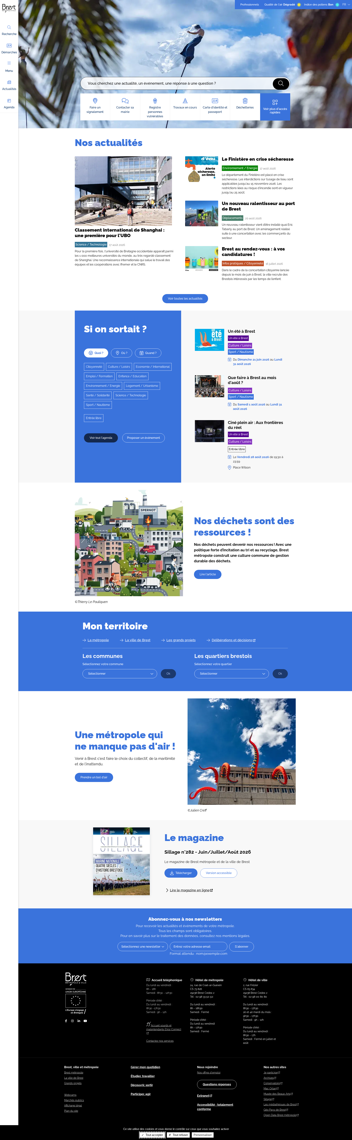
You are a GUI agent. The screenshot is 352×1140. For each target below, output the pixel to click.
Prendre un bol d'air (93, 777)
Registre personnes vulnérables (155, 112)
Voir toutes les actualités (185, 298)
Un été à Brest (241, 331)
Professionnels (249, 4)
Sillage (268, 1099)
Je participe (271, 1072)
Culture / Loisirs (119, 366)
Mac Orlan (270, 1088)
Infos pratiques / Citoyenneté (243, 263)
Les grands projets (181, 640)
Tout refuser (180, 1135)
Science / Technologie (91, 244)
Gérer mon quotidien (145, 1067)
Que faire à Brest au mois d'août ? (252, 380)
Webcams (70, 1094)
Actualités (9, 89)
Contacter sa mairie (125, 110)
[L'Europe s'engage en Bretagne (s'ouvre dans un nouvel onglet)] (75, 1013)
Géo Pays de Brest (275, 1109)
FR (344, 4)
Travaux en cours (185, 107)
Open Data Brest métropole (280, 1115)
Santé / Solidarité (98, 395)
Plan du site (71, 1110)
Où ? (124, 353)
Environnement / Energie (240, 168)
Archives (269, 1077)
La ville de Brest (137, 640)
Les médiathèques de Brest (280, 1104)
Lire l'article (208, 574)
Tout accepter (154, 1135)
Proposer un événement (143, 438)
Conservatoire (272, 1083)
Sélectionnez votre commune (102, 664)
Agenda (9, 107)
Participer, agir (141, 1094)
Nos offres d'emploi (208, 1072)
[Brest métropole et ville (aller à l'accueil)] (76, 984)
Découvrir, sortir (142, 1085)
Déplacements (233, 218)
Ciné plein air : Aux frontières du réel (255, 425)
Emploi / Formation (99, 376)
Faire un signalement (95, 110)
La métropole (98, 640)
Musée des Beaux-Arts (277, 1093)
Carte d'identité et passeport (215, 110)
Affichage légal (73, 1105)
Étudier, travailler (143, 1076)
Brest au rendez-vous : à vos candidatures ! (253, 251)
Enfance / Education (132, 376)
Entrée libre (93, 418)
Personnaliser (203, 1135)
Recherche (9, 34)
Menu (9, 71)
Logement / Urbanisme (142, 386)
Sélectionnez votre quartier (213, 664)
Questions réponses (217, 1084)
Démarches (9, 52)
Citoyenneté (94, 366)
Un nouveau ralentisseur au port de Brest (258, 206)
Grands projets (73, 1083)
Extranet (203, 1095)
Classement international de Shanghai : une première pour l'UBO (120, 232)
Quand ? (151, 353)
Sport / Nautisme (98, 405)
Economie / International (153, 366)
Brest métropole (73, 1072)
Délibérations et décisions (232, 640)
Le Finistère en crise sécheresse (258, 159)
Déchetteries (245, 107)
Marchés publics (74, 1100)
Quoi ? (99, 353)
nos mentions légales (232, 936)
